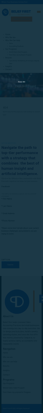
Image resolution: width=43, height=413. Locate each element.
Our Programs (11, 49)
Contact (8, 69)
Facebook (5, 186)
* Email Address (8, 213)
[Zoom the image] (21, 301)
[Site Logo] (16, 12)
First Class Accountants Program (20, 55)
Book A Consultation (22, 19)
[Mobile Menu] (39, 12)
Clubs (11, 43)
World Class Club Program (18, 52)
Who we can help (10, 361)
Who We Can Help (12, 40)
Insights (8, 66)
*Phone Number (8, 221)
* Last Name (6, 206)
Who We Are (10, 37)
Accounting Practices (16, 46)
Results (8, 58)
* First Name (6, 199)
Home (7, 34)
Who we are (8, 357)
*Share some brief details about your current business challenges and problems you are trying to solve (20, 231)
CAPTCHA (5, 260)
